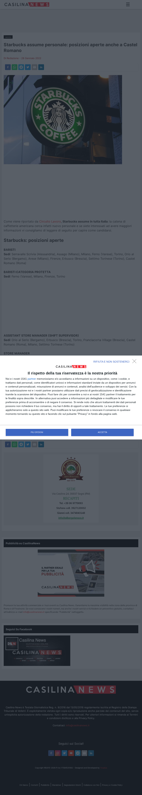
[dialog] (71, 397)
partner (32, 378)
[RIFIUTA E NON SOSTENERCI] (135, 362)
